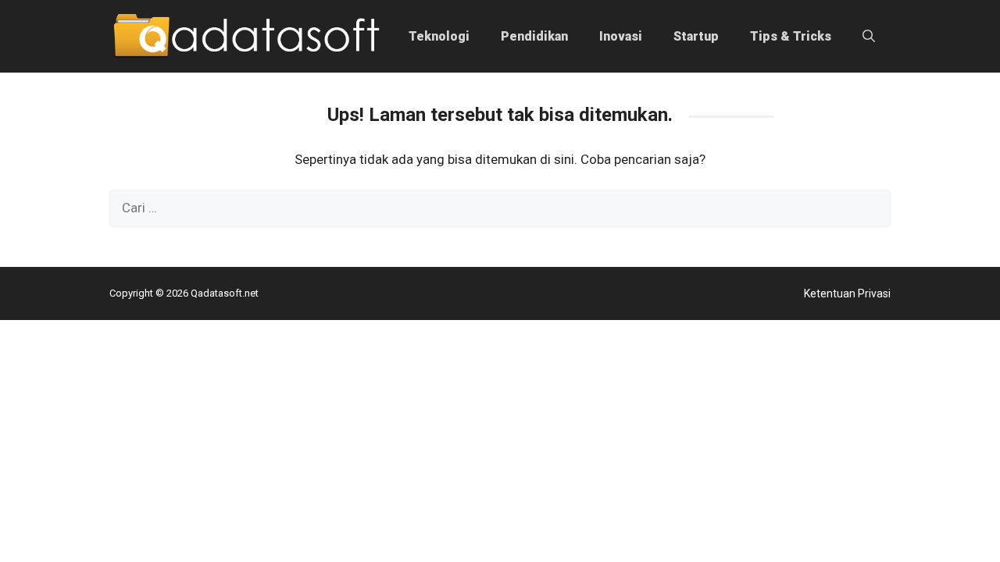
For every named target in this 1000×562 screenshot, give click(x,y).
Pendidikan (534, 36)
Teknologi (439, 36)
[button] (869, 36)
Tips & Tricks (790, 36)
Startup (696, 36)
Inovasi (620, 36)
